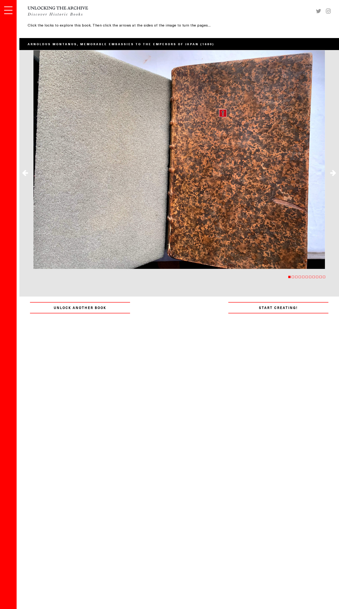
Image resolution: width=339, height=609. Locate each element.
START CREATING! (278, 307)
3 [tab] (296, 277)
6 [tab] (307, 277)
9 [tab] (317, 277)
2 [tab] (293, 277)
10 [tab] (320, 277)
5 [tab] (303, 277)
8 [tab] (313, 277)
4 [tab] (300, 277)
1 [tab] (289, 277)
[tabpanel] (179, 159)
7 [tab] (310, 277)
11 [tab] (324, 277)
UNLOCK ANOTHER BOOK (80, 307)
